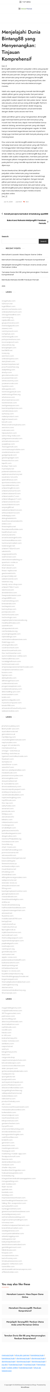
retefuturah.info (8, 535)
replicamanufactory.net (12, 474)
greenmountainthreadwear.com (16, 1211)
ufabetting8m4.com (10, 488)
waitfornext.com (9, 557)
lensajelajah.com (9, 347)
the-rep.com (7, 803)
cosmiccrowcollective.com (13, 1065)
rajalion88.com (8, 320)
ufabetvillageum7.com (11, 499)
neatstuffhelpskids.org (11, 839)
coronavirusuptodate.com (13, 449)
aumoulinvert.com (9, 935)
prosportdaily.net (9, 576)
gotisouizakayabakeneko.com (15, 1071)
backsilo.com (7, 1192)
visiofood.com (8, 590)
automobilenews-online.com (14, 656)
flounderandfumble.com (12, 529)
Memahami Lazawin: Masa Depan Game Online (22, 254)
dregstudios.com (9, 836)
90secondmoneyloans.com (13, 424)
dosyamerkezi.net (9, 781)
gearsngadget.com (10, 458)
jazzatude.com (8, 811)
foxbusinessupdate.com (12, 1173)
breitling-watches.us (11, 753)
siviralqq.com (7, 1195)
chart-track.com (9, 847)
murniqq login (30, 1364)
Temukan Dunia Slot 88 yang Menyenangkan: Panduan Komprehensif (25, 273)
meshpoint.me (8, 1074)
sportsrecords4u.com (11, 482)
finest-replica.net (9, 570)
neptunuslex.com (9, 742)
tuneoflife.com (8, 1266)
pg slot (5, 1364)
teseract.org (7, 581)
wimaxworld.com (9, 855)
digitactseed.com (9, 419)
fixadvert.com (8, 759)
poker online (12, 1367)
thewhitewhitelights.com (12, 899)
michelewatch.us (9, 748)
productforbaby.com (11, 1101)
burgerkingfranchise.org (12, 1090)
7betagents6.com (10, 446)
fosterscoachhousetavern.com (15, 1107)
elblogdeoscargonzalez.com (14, 877)
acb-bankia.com (9, 1184)
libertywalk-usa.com (10, 728)
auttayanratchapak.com (12, 1082)
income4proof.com (10, 342)
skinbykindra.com (9, 678)
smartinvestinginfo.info (12, 537)
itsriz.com (6, 1054)
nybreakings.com (9, 636)
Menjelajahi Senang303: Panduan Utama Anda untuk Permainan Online (24, 266)
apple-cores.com (9, 957)
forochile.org (7, 844)
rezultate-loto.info (10, 477)
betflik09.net (7, 350)
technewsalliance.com (11, 540)
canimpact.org (8, 949)
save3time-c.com (9, 764)
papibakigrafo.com (10, 943)
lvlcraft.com (7, 422)
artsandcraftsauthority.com (14, 708)
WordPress (25, 1387)
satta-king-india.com (11, 435)
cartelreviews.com (10, 411)
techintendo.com (9, 402)
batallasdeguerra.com (11, 833)
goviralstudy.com (9, 951)
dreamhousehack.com (11, 650)
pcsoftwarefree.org (10, 367)
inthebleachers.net (10, 968)
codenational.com (10, 683)
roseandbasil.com (9, 896)
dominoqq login (23, 1358)
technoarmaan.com (10, 664)
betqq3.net (7, 921)
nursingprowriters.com (11, 1208)
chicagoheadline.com (11, 314)
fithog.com (6, 888)
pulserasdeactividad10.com (13, 960)
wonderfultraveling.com (12, 850)
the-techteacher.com (11, 653)
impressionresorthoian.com (13, 1197)
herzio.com (6, 1032)
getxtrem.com (8, 1142)
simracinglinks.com (10, 778)
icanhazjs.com (8, 946)
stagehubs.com (8, 301)
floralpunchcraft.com (11, 1156)
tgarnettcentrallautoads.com (15, 756)
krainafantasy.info (9, 1038)
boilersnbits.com (9, 1112)
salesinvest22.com (10, 579)
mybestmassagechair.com (13, 910)
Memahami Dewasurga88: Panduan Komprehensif (23, 259)
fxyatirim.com (7, 386)
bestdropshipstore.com (12, 408)
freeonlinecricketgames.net (14, 858)
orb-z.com (6, 1104)
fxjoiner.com (7, 675)
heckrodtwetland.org (11, 905)
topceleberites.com (10, 485)
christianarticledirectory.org (14, 990)
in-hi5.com (6, 1035)
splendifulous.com (9, 480)
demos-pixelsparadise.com (14, 770)
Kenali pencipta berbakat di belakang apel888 (26, 214)
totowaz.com (7, 1222)
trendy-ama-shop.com (12, 584)
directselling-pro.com (11, 691)
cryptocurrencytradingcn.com (15, 1220)
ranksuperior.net (9, 1239)
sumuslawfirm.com (10, 1206)
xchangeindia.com (10, 645)
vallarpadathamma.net (12, 1093)
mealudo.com (8, 1164)
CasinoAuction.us (9, 927)
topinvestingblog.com (11, 797)
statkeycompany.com (11, 792)
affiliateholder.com (10, 1272)
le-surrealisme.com (10, 784)
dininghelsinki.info (9, 518)
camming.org (7, 317)
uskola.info (6, 551)
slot (27, 202)
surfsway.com (8, 413)
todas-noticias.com (10, 1041)
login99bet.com (8, 306)
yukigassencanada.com (12, 438)
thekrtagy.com (8, 642)
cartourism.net (8, 954)
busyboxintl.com (9, 1079)
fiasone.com (7, 1159)
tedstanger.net (8, 546)
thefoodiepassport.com (12, 938)
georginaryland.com (10, 894)
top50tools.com (9, 800)
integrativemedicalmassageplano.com (19, 1178)
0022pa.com (7, 814)
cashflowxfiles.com (10, 1137)
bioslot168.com (8, 705)
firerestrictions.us (9, 863)
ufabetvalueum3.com (11, 493)
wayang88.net (8, 507)
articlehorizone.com (10, 441)
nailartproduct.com (10, 416)
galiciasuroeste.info (10, 830)
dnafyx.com (7, 372)
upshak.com (7, 1189)
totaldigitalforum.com (11, 661)
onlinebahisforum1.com (12, 312)
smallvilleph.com (9, 828)
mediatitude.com (9, 773)
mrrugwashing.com (10, 1181)
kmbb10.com (7, 1140)
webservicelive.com (10, 711)
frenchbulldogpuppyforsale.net (15, 976)
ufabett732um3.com (11, 548)
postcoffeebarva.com (11, 1085)
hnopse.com (7, 1253)
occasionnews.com (10, 1255)
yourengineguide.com (11, 634)
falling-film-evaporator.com (14, 1203)
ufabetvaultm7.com (10, 496)
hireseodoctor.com (10, 460)
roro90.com (7, 1030)
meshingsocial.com (10, 1148)
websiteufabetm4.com (12, 510)
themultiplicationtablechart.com (16, 982)
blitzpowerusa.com (10, 1120)
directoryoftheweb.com (12, 1021)
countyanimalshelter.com (13, 1233)
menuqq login (8, 1355)
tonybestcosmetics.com (12, 669)
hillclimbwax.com (9, 1250)
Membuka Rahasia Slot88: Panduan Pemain (20, 280)
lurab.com (6, 697)
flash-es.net (7, 1186)
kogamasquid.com (10, 979)
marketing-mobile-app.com (14, 1153)
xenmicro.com (8, 356)
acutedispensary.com (11, 1214)
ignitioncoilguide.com (11, 700)
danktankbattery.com (11, 1162)
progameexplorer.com (11, 686)
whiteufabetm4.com (11, 513)
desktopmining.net (10, 965)
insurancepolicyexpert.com (13, 789)
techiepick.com (8, 606)
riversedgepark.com (10, 325)
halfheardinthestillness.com (14, 907)
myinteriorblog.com (10, 601)
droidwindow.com (9, 592)
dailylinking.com (8, 369)
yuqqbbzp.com (8, 444)
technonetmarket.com (12, 543)
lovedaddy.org (8, 1175)
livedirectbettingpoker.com (13, 1170)
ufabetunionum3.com (11, 491)
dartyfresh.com (8, 361)
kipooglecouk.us (8, 929)
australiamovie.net (10, 731)
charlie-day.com (9, 1167)
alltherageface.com (10, 680)
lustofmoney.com (9, 1258)
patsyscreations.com (11, 339)
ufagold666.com (9, 598)
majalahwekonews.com (12, 1010)
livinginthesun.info (9, 1052)
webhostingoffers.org (11, 394)
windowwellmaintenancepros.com (16, 1269)
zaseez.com (7, 328)
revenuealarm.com (10, 694)
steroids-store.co (9, 883)
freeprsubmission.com (11, 595)
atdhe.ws (6, 902)
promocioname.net (10, 852)
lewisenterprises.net (10, 364)
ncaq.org (5, 353)
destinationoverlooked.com (14, 1244)
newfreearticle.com (10, 1118)
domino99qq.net (9, 1019)
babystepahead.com (11, 1242)
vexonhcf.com (8, 767)
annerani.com (8, 808)
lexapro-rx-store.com (11, 971)
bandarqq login (37, 1355)
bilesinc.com (7, 819)
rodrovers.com (8, 430)
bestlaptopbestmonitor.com (14, 891)
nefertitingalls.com (10, 336)
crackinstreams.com (10, 452)
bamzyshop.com (9, 609)
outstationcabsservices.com (14, 639)
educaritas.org (8, 345)
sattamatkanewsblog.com (13, 1217)
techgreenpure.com (10, 405)
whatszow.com (8, 397)
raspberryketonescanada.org (14, 620)
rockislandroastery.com (12, 689)
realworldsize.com (9, 1096)
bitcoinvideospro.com (11, 1063)
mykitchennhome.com (11, 932)
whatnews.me (8, 565)
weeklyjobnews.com (10, 1231)
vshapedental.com (10, 628)
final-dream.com (9, 568)
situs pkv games (22, 1355)
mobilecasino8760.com (12, 918)
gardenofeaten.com (11, 1123)
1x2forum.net (7, 303)
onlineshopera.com (10, 358)
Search (5, 236)
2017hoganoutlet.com (11, 1013)
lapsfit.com (7, 463)
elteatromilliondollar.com (12, 1087)
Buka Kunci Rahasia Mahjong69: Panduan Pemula (26, 222)
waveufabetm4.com (11, 504)
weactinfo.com (8, 1145)
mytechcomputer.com (12, 702)
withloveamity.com (10, 380)
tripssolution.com (9, 433)
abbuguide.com (8, 389)
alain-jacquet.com (10, 1068)
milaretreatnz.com (10, 822)
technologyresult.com (11, 391)
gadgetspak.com (9, 455)
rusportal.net (7, 1046)
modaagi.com (8, 825)
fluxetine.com (7, 916)
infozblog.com (8, 872)
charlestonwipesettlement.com (15, 1225)
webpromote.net (9, 880)
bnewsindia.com (9, 603)
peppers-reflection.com (12, 1264)
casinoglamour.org (10, 984)
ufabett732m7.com (10, 587)
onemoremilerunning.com (13, 1129)
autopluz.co (7, 762)
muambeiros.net (9, 869)
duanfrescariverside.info (12, 521)
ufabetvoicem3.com (11, 502)
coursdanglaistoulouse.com (14, 739)
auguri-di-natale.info (11, 745)
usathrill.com (7, 625)
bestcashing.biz (8, 861)
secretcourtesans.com (12, 309)
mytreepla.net (8, 469)
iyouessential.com (9, 378)
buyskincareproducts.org (12, 973)
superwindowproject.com (13, 940)
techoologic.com (9, 617)
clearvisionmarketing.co (12, 559)
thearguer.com (8, 1151)
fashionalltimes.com (10, 658)
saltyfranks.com (8, 806)
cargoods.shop (8, 1057)
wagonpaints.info (9, 554)
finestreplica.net (9, 526)
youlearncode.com (10, 383)
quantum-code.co (10, 562)
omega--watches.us (11, 750)
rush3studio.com (9, 1027)
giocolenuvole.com (10, 375)
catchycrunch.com (10, 331)
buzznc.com (7, 672)
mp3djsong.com (9, 737)
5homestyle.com (9, 993)
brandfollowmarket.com (12, 1228)
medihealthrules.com (11, 623)
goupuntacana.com (10, 323)
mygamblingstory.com (11, 1008)
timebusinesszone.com (12, 1261)
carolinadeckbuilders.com (13, 795)
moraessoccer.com (10, 841)
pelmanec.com (8, 1016)
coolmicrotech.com (10, 647)
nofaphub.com (8, 334)
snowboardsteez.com (11, 1131)
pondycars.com (8, 612)
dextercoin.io (7, 987)
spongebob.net (8, 1076)
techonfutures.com (10, 614)
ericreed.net (7, 913)
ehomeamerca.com (10, 400)
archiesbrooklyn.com (11, 866)
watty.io (5, 1049)
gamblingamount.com (11, 1247)
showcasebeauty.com (11, 786)
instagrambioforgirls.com (12, 1134)
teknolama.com (8, 1098)
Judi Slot (18, 202)
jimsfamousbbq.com (11, 726)
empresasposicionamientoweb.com (17, 667)
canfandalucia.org (9, 631)
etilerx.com (6, 524)
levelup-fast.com (9, 466)
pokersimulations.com (11, 471)
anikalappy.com (8, 515)
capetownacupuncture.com (14, 1060)
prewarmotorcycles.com (12, 775)
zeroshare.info (8, 817)
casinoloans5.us (9, 924)
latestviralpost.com (10, 1115)
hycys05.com (7, 1126)
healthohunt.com (9, 532)
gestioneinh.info (9, 573)
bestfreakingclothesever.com (14, 1200)
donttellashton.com (10, 1024)
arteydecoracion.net (11, 885)
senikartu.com (8, 1043)
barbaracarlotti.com (10, 962)
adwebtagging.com (10, 1236)
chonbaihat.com (9, 874)
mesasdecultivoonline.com (13, 1109)
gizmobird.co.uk (8, 734)
